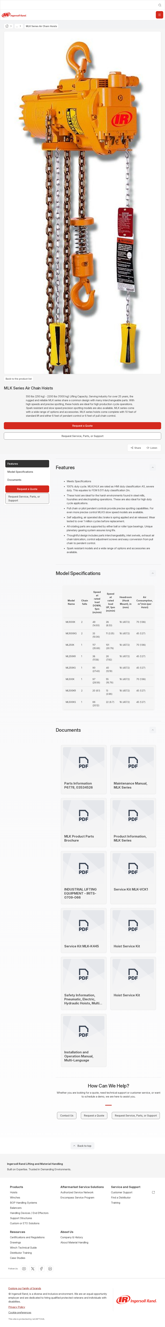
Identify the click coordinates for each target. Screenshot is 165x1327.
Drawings (15, 1242)
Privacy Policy (16, 1307)
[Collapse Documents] (153, 730)
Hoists (13, 1192)
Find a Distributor (121, 1197)
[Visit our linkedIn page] (50, 1269)
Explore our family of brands (24, 1288)
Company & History (71, 1237)
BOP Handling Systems (23, 1202)
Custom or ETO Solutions (24, 1223)
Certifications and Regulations (27, 1237)
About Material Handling (74, 1242)
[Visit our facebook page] (41, 1269)
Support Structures (21, 1218)
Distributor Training (21, 1252)
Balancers (16, 1207)
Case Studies (17, 1258)
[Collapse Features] (153, 467)
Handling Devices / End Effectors (29, 1213)
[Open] (159, 15)
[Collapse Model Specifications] (153, 573)
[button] (108, 467)
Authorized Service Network (76, 1192)
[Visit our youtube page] (24, 1269)
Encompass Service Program (77, 1197)
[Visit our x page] (33, 1269)
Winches (15, 1197)
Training (115, 1202)
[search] (160, 5)
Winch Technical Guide (23, 1247)
